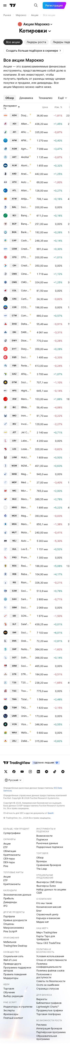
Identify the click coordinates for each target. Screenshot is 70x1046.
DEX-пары (9, 862)
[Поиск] (35, 5)
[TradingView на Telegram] (46, 771)
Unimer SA (25, 715)
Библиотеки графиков (49, 1002)
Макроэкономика (13, 927)
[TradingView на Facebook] (14, 771)
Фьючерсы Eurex (46, 885)
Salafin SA (25, 624)
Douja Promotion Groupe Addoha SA (25, 115)
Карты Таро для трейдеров (45, 938)
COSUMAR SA (25, 307)
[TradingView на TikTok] (54, 771)
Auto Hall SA (25, 182)
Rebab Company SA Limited (25, 574)
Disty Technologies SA (25, 348)
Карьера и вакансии (48, 918)
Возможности (44, 835)
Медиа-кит (42, 921)
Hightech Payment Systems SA (25, 390)
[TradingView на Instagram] (30, 771)
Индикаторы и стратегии (17, 1006)
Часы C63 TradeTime (48, 942)
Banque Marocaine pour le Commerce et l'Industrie (25, 215)
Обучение (9, 992)
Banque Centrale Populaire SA (25, 223)
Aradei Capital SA (25, 173)
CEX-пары (9, 858)
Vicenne (25, 724)
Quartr (51, 813)
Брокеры (41, 861)
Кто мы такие (44, 903)
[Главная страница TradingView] (13, 5)
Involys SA (25, 423)
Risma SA (25, 582)
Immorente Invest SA (25, 415)
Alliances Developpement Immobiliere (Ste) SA (25, 123)
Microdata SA (25, 490)
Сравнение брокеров (48, 865)
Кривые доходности (15, 920)
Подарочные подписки (49, 846)
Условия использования (50, 956)
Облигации (9, 851)
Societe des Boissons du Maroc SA (25, 607)
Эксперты (9, 1010)
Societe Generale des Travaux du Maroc (25, 382)
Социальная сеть (13, 956)
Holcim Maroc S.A (25, 457)
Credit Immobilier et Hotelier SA (25, 265)
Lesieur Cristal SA (25, 449)
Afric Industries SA (25, 132)
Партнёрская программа (51, 1032)
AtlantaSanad (25, 190)
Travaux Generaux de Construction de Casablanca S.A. (25, 690)
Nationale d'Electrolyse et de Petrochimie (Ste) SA (25, 649)
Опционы (8, 923)
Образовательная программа (46, 1037)
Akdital (25, 157)
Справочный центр (47, 914)
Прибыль (8, 898)
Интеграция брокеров (49, 1028)
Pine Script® (10, 931)
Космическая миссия (48, 906)
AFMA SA (25, 140)
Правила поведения (15, 974)
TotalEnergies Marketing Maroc (25, 699)
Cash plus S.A (25, 240)
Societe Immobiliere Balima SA (25, 207)
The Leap (41, 868)
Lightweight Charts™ (47, 1006)
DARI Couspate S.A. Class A (25, 332)
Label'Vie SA (25, 440)
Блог (39, 910)
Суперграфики (11, 833)
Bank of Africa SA (25, 232)
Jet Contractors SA (25, 432)
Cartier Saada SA (25, 298)
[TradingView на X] (5, 771)
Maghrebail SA (25, 474)
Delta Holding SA (25, 323)
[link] (33, 50)
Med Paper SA (25, 482)
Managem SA (25, 507)
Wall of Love (10, 960)
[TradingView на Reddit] (62, 771)
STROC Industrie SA (25, 674)
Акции (7, 843)
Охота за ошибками (47, 984)
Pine (5, 866)
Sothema (25, 657)
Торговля (8, 988)
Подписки (42, 839)
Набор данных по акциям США (51, 891)
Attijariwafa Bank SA (25, 198)
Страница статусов (47, 988)
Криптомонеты (12, 854)
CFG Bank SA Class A (25, 257)
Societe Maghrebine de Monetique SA (25, 590)
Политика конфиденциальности (48, 965)
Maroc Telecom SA (25, 398)
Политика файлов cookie (50, 970)
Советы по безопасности (50, 981)
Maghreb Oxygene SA (25, 515)
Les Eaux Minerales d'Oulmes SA (25, 549)
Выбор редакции (13, 996)
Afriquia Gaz (25, 373)
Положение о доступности (44, 976)
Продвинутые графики (49, 1010)
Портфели (9, 916)
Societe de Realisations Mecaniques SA (25, 665)
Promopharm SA (25, 557)
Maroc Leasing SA (25, 499)
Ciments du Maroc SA (25, 273)
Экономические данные (17, 894)
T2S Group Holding (25, 682)
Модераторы (10, 978)
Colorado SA (25, 290)
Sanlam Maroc (25, 599)
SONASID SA (25, 615)
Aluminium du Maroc (25, 165)
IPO (5, 905)
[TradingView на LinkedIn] (38, 771)
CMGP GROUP (25, 282)
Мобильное (9, 941)
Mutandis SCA (25, 532)
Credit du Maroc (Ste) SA (25, 248)
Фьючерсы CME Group (49, 882)
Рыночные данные (47, 843)
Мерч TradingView (46, 932)
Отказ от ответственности (51, 960)
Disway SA (25, 340)
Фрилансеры (10, 1014)
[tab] (13, 42)
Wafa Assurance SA (25, 732)
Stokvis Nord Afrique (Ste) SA (25, 640)
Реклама (41, 1024)
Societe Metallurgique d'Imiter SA (25, 632)
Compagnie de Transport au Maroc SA (25, 315)
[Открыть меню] (5, 5)
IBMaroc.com (25, 407)
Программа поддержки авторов (17, 969)
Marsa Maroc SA (25, 524)
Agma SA (25, 148)
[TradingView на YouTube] (22, 771)
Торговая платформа (48, 1014)
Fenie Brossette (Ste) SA (25, 365)
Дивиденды (10, 902)
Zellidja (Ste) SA (25, 740)
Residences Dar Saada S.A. (25, 565)
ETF (5, 847)
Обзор (40, 857)
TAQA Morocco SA (25, 707)
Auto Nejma (25, 540)
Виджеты (41, 999)
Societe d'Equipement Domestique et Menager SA (25, 357)
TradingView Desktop (15, 945)
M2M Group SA (25, 465)
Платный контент (13, 1017)
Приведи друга (12, 963)
